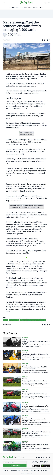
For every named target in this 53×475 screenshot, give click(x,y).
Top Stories (12, 7)
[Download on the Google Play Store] (45, 465)
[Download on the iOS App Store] (36, 465)
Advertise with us (35, 470)
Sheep (29, 7)
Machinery (35, 7)
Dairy (17, 7)
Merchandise (44, 470)
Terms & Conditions (15, 470)
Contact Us (6, 470)
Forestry (41, 7)
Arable (25, 7)
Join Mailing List (14, 465)
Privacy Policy (25, 470)
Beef (21, 7)
